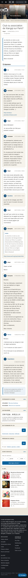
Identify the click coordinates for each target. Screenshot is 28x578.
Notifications (18, 543)
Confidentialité (4, 565)
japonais (14, 446)
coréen (18, 446)
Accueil (2, 20)
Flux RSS (17, 540)
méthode (17, 433)
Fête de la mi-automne (14, 405)
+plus (24, 399)
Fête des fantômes (13, 403)
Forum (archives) (5, 551)
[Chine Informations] (5, 10)
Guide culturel (4, 539)
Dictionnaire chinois (6, 544)
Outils (2, 546)
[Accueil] (6, 2)
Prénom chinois (5, 549)
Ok (23, 430)
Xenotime (10, 195)
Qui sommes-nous (5, 558)
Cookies (3, 567)
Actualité (3, 541)
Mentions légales (5, 562)
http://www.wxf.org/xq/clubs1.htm (14, 256)
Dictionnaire (5, 433)
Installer (17, 545)
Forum (7, 20)
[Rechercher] (25, 2)
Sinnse (9, 334)
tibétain (9, 446)
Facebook (17, 548)
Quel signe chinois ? (14, 463)
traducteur (11, 433)
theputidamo (10, 359)
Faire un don (5, 14)
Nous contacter (5, 560)
